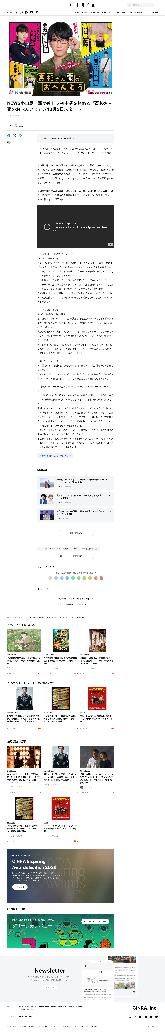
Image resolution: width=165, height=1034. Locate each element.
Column (116, 12)
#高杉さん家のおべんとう (90, 549)
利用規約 (94, 1026)
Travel (22, 1009)
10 (101, 578)
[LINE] (37, 12)
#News (76, 549)
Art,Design (31, 1006)
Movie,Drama (18, 617)
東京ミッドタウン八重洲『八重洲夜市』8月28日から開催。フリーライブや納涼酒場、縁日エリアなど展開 (23, 777)
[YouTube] (31, 12)
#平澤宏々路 (43, 549)
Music (22, 1006)
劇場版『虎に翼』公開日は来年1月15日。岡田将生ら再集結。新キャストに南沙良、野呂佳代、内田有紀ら (23, 719)
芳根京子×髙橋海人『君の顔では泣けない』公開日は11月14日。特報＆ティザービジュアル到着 (96, 661)
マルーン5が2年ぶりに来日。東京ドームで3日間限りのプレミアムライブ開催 (97, 719)
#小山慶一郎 (67, 549)
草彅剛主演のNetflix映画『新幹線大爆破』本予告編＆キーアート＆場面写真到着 (60, 661)
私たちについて (12, 1026)
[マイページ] (12, 4)
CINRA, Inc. (145, 1008)
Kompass (29, 1016)
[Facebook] (26, 12)
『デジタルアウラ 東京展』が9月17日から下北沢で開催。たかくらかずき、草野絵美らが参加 (60, 719)
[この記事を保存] (9, 142)
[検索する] (130, 5)
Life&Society (69, 1006)
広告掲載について (44, 1026)
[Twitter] (16, 12)
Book (60, 1006)
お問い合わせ (65, 1026)
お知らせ (55, 1026)
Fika (21, 1016)
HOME (9, 617)
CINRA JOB (153, 12)
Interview (106, 12)
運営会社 (23, 1026)
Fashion (30, 1009)
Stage (53, 1006)
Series (124, 12)
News (84, 12)
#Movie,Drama (55, 549)
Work (80, 1006)
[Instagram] (21, 12)
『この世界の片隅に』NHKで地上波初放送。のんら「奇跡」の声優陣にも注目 (23, 661)
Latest (77, 12)
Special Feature (137, 12)
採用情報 (32, 1026)
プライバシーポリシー (80, 1026)
